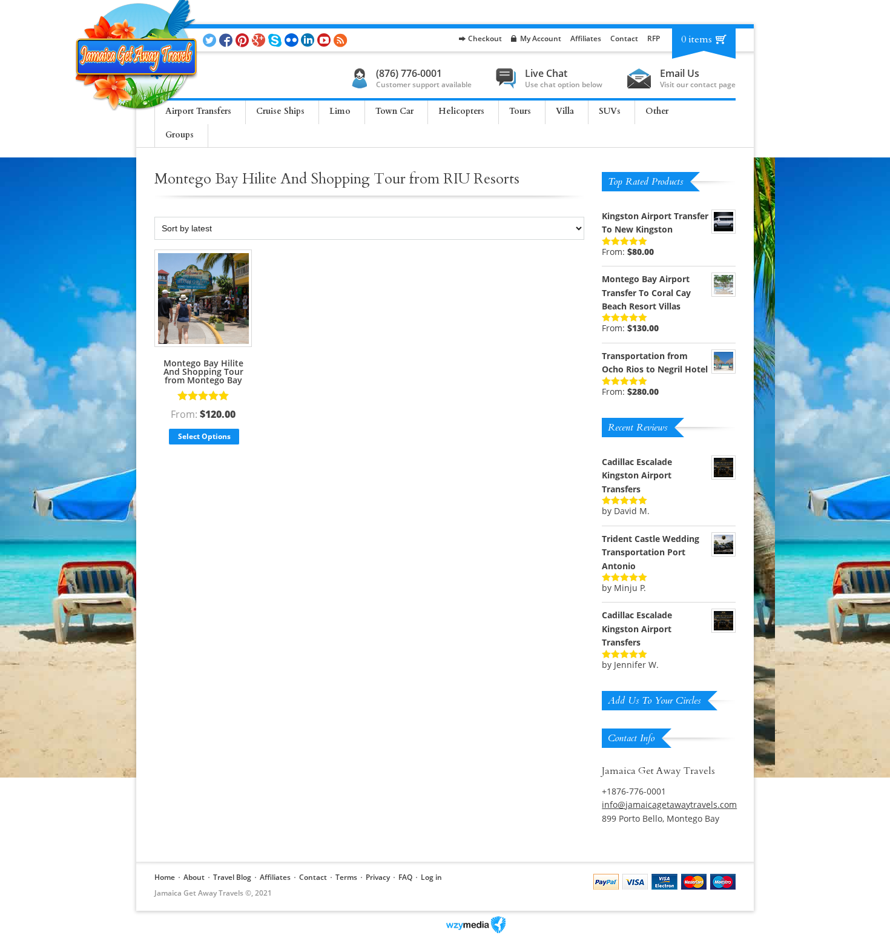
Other (656, 111)
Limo (340, 111)
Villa (565, 111)
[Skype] (276, 40)
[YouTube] (325, 40)
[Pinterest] (244, 40)
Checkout (485, 38)
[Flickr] (293, 40)
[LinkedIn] (309, 40)
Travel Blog (232, 877)
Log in (431, 877)
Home (164, 877)
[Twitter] (211, 40)
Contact (624, 38)
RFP (653, 38)
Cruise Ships (280, 111)
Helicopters (461, 111)
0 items (696, 39)
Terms (346, 877)
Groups (179, 134)
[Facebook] (227, 40)
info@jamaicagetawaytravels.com (669, 804)
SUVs (610, 111)
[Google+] (260, 40)
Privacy (378, 877)
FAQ (405, 877)
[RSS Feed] (342, 40)
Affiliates (585, 38)
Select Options (204, 436)
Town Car (394, 111)
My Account (540, 38)
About (194, 877)
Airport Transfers (198, 111)
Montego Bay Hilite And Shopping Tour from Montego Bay (203, 371)
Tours (520, 111)
